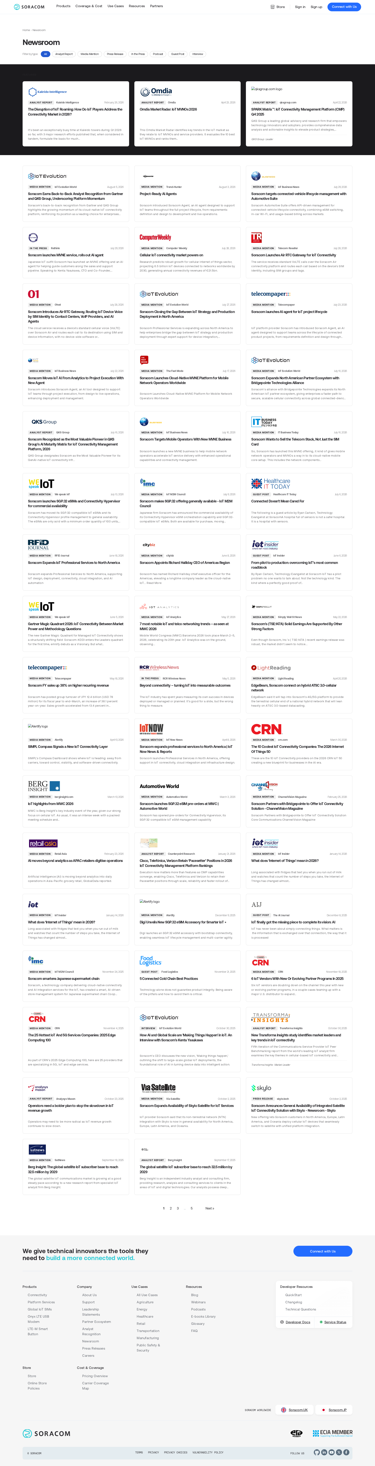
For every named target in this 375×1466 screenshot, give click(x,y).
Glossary (197, 1323)
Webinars (198, 1302)
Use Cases (140, 1287)
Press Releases (93, 1348)
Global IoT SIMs (40, 1309)
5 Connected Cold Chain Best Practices (169, 979)
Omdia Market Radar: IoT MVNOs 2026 (168, 109)
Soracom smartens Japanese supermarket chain (63, 979)
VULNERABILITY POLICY (207, 1452)
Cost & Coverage (90, 1368)
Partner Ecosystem (96, 1322)
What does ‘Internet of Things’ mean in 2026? (285, 861)
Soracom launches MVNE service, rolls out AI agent (66, 255)
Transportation (148, 1331)
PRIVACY (153, 1452)
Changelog (293, 1302)
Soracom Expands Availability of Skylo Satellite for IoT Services (187, 1106)
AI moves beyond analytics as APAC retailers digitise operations (75, 861)
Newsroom (90, 1341)
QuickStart (293, 1295)
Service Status (335, 1322)
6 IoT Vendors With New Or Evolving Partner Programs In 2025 (297, 979)
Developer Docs (298, 1322)
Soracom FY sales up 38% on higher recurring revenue (68, 685)
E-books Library (203, 1316)
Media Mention (90, 54)
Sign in (300, 7)
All (45, 54)
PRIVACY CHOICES (175, 1452)
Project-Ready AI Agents (158, 194)
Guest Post (177, 54)
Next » (210, 1208)
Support (88, 1302)
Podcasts (198, 1309)
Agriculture (145, 1302)
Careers (88, 1355)
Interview (197, 54)
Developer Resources (296, 1287)
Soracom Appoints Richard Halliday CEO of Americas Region (185, 563)
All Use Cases (147, 1295)
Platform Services (41, 1302)
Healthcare (145, 1316)
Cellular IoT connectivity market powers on (171, 255)
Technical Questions (300, 1309)
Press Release (115, 54)
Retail (141, 1323)
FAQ (194, 1331)
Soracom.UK (298, 1410)
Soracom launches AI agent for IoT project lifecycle (289, 312)
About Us (89, 1295)
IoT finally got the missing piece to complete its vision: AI (293, 922)
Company (84, 1287)
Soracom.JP (338, 1410)
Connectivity (37, 1295)
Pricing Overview (95, 1376)
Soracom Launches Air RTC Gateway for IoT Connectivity (293, 255)
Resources (194, 1287)
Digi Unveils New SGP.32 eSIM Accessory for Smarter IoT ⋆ (183, 922)
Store (280, 7)
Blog (194, 1295)
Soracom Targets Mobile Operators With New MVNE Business (185, 439)
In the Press (138, 54)
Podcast (158, 54)
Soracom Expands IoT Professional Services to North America (74, 563)
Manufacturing (148, 1338)
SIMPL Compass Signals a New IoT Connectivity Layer (68, 747)
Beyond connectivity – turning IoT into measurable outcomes (185, 685)
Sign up (316, 7)
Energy (142, 1309)
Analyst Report (64, 54)
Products (29, 1287)
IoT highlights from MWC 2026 (50, 804)
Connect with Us (344, 6)
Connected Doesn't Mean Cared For (277, 501)
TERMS (139, 1452)
